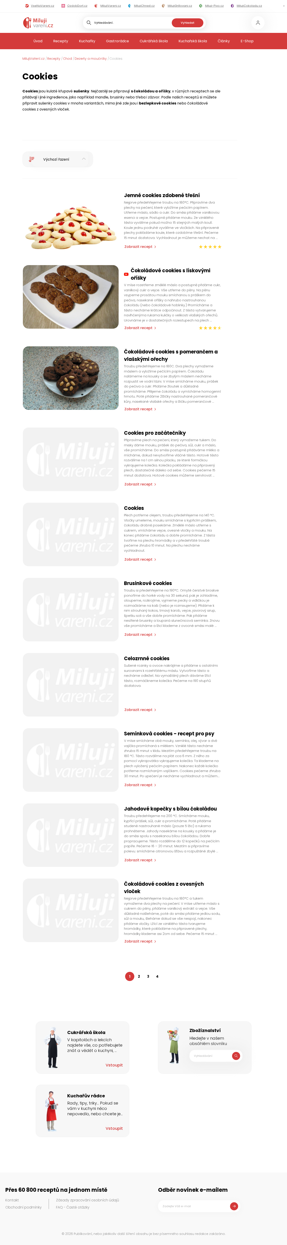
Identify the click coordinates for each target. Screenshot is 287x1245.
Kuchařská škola (192, 41)
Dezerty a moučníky (91, 58)
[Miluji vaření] (38, 22)
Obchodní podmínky (23, 1207)
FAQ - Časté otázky (72, 1207)
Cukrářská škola (154, 41)
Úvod (37, 41)
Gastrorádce (117, 41)
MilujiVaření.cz (33, 58)
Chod (67, 58)
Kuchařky (87, 41)
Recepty (60, 41)
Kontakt (12, 1200)
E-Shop (247, 41)
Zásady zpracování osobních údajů (87, 1200)
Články (224, 41)
